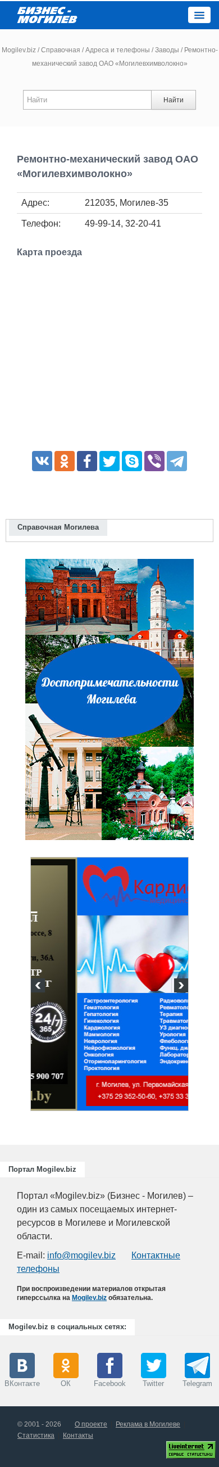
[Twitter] (109, 461)
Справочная (60, 50)
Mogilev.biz (19, 50)
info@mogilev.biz (81, 1255)
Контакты (78, 1435)
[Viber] (154, 461)
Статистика (35, 1435)
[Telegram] (177, 461)
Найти (173, 100)
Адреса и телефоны (117, 50)
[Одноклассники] (64, 461)
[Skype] (132, 461)
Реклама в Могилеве (148, 1424)
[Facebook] (87, 461)
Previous (39, 986)
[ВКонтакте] (42, 461)
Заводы (167, 50)
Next (179, 986)
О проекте (91, 1424)
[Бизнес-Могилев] (48, 14)
